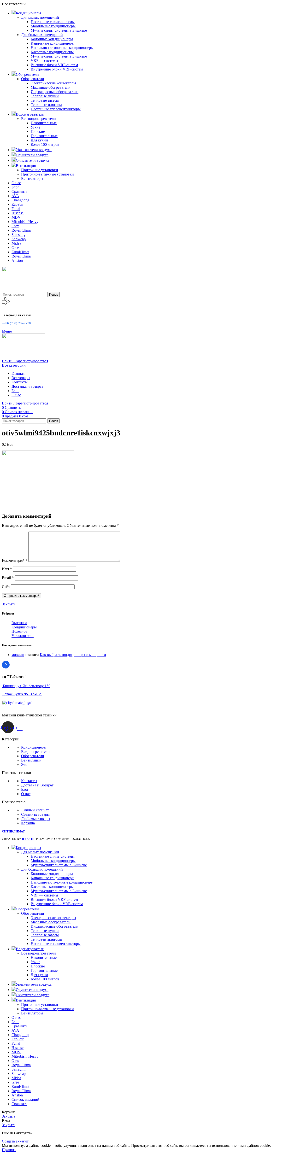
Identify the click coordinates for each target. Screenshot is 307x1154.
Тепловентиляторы (46, 105)
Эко (24, 764)
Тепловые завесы (45, 100)
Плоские (38, 131)
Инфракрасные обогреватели (54, 92)
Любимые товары (35, 819)
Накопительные (44, 123)
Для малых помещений (40, 17)
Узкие (35, 127)
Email (8, 578)
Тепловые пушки (45, 96)
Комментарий (14, 560)
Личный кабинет (35, 810)
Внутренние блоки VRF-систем (57, 69)
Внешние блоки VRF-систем (54, 65)
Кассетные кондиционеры (52, 52)
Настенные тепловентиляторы (56, 109)
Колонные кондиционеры (52, 39)
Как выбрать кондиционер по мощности (73, 655)
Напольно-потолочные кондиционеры (62, 48)
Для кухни (39, 140)
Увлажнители (23, 636)
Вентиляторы (32, 178)
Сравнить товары (35, 814)
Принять (9, 1150)
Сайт (6, 587)
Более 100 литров (45, 144)
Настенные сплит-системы (53, 22)
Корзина (28, 823)
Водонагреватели (35, 752)
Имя (7, 569)
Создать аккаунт (15, 1141)
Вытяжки (19, 623)
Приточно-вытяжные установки (47, 174)
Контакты (29, 781)
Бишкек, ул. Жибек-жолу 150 (26, 686)
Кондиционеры (24, 627)
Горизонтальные (44, 136)
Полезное (19, 631)
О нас (25, 794)
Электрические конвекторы (53, 83)
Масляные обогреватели (51, 87)
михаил (18, 655)
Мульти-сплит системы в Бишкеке (59, 30)
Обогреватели (32, 79)
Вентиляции (31, 760)
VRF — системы (44, 61)
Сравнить (19, 1104)
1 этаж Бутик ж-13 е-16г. (22, 694)
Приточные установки (39, 170)
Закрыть (8, 604)
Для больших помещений (42, 35)
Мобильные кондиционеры (53, 26)
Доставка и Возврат (37, 785)
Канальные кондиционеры (52, 43)
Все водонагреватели (38, 119)
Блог (25, 789)
